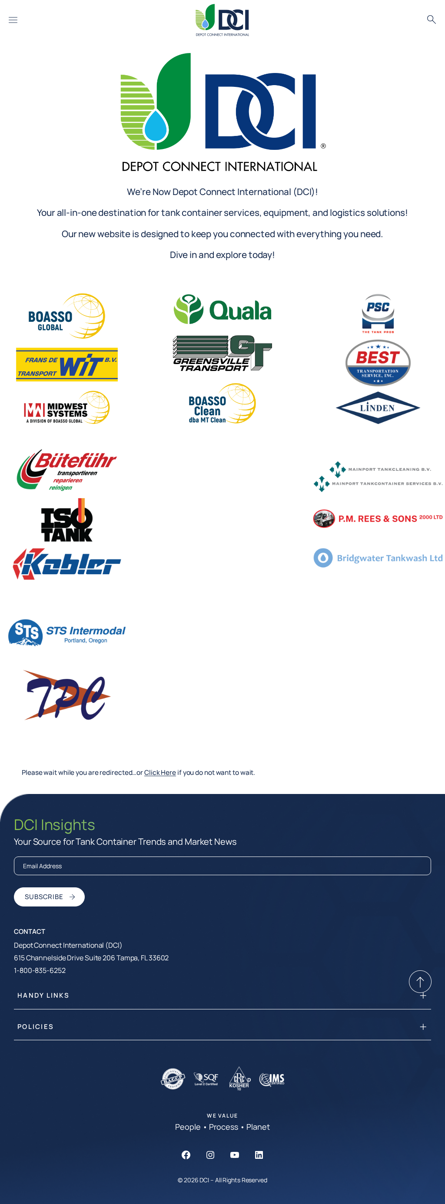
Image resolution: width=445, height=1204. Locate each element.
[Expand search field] (431, 19)
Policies (35, 1026)
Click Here (160, 772)
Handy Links (43, 995)
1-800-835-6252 (40, 970)
